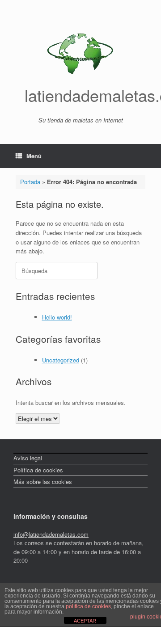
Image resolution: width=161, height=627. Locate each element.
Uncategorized (60, 360)
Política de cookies (38, 470)
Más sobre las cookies (42, 481)
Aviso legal (27, 458)
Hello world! (57, 317)
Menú (34, 155)
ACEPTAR (85, 620)
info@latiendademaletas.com (51, 534)
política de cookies (88, 606)
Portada (30, 181)
